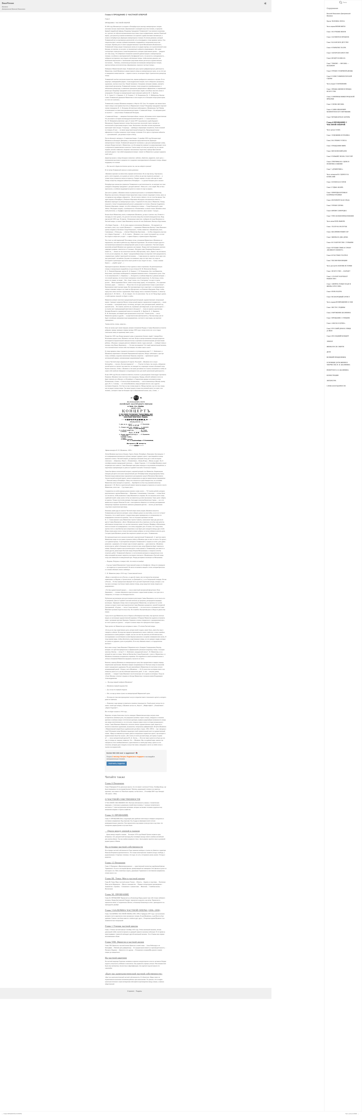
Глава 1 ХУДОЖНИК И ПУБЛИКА (338, 135)
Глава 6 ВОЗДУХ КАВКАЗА (336, 58)
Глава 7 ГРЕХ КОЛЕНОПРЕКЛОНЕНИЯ (340, 216)
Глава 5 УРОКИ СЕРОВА (335, 205)
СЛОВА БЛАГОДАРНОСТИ (336, 386)
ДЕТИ (329, 352)
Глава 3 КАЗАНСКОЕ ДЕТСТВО (338, 42)
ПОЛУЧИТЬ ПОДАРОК (116, 763)
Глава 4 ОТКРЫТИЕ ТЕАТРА (336, 47)
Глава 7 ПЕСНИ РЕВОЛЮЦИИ (337, 260)
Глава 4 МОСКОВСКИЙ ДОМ (337, 151)
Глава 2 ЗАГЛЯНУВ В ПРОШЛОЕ (338, 37)
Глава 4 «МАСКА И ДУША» (336, 323)
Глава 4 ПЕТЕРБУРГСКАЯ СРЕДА (338, 200)
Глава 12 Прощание (115, 862)
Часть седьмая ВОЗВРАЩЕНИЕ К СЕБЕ (340, 302)
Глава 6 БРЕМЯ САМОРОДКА (337, 211)
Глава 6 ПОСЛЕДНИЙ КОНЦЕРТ (338, 336)
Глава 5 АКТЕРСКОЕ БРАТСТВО (338, 53)
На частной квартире (116, 957)
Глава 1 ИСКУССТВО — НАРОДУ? (338, 271)
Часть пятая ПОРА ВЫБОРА (336, 221)
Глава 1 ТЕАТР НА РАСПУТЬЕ (337, 226)
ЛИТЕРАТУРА (331, 380)
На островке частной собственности (124, 846)
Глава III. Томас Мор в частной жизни (125, 878)
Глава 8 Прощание (114, 783)
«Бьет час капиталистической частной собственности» (133, 973)
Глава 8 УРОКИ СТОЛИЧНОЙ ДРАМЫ (340, 71)
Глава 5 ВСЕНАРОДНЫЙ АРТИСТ (338, 297)
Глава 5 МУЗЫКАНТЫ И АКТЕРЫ (338, 117)
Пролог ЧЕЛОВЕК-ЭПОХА (336, 21)
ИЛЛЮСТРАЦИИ (333, 375)
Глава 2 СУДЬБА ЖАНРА (335, 187)
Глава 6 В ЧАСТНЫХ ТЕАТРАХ (337, 255)
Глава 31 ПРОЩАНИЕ (116, 814)
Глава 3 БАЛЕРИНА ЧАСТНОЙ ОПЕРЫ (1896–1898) (132, 910)
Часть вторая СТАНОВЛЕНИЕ (337, 84)
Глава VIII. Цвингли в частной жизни (124, 941)
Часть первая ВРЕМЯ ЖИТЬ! (336, 26)
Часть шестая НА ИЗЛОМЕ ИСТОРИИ (339, 266)
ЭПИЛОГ (330, 341)
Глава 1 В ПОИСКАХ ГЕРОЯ (336, 182)
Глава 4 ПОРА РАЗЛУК (334, 291)
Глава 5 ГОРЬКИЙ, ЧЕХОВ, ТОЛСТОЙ (340, 156)
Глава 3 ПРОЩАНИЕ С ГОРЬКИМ (338, 318)
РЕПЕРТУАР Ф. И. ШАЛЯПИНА (338, 370)
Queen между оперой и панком (122, 830)
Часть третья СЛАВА (333, 130)
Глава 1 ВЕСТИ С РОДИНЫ (336, 307)
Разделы (139, 991)
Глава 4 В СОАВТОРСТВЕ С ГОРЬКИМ (340, 242)
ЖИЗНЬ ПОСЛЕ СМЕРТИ (335, 346)
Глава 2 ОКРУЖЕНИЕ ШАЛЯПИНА (339, 313)
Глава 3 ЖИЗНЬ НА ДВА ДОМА (337, 237)
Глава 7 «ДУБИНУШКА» (335, 169)
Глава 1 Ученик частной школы (121, 925)
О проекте (130, 991)
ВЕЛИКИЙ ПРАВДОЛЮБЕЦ (336, 357)
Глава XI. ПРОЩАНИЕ (117, 894)
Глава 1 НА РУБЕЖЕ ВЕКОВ (336, 32)
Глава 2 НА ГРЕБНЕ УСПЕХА (337, 140)
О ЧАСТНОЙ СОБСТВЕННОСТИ (122, 799)
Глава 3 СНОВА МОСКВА (335, 104)
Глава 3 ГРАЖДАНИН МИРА (336, 146)
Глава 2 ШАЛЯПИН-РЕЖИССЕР (337, 232)
